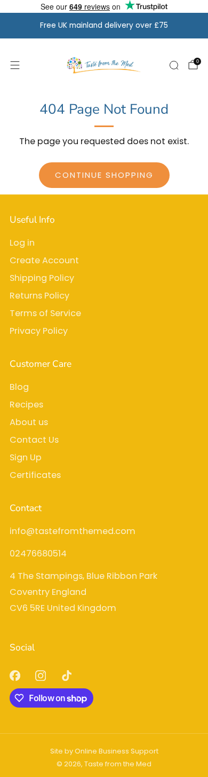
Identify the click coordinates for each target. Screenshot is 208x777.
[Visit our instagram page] (41, 676)
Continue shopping (104, 174)
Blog (19, 387)
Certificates (35, 475)
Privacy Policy (39, 331)
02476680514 (38, 553)
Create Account (44, 260)
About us (29, 422)
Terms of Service (45, 313)
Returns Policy (39, 295)
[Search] (174, 65)
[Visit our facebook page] (15, 676)
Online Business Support (116, 751)
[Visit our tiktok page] (67, 676)
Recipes (26, 404)
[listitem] (104, 25)
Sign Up (26, 457)
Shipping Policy (42, 278)
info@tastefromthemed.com (72, 531)
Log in (22, 243)
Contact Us (34, 440)
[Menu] (15, 65)
